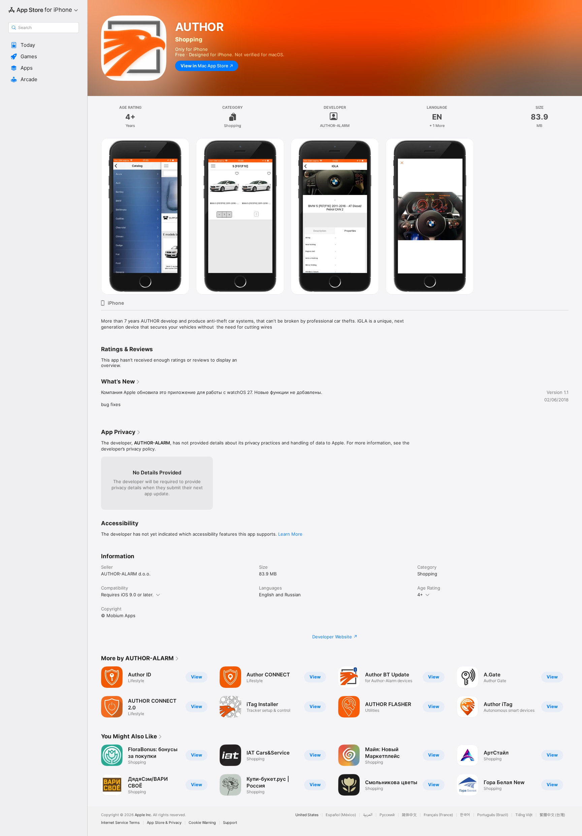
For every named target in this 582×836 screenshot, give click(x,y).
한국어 (465, 815)
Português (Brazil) (492, 815)
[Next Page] (575, 770)
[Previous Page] (94, 770)
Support (230, 823)
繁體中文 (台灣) (552, 815)
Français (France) (438, 815)
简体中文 (409, 815)
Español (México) (341, 815)
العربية (368, 815)
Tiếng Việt (523, 815)
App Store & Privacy (164, 823)
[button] (43, 45)
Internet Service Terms (120, 823)
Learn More (290, 534)
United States (307, 815)
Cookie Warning (202, 823)
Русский (387, 815)
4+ (420, 594)
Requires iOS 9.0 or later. (127, 594)
